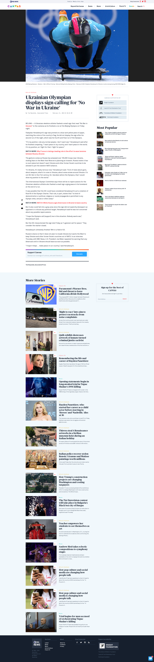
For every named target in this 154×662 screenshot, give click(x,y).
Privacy (62, 646)
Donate (131, 6)
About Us (62, 643)
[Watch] (41, 294)
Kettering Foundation (103, 657)
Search (140, 6)
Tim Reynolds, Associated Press (38, 113)
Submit (125, 298)
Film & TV (122, 6)
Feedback (62, 644)
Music (99, 6)
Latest (47, 643)
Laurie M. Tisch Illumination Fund (106, 654)
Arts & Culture (110, 6)
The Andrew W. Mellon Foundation (107, 651)
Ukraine (29, 126)
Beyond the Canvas (77, 6)
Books (90, 6)
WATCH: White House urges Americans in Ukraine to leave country (62, 203)
